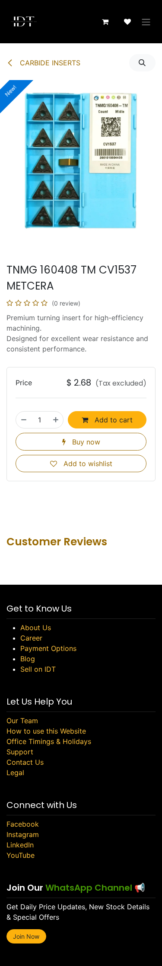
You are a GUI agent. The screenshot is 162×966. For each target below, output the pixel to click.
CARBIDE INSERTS (49, 62)
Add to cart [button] (112, 419)
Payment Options (48, 648)
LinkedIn (20, 844)
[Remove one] (24, 420)
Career (31, 638)
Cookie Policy (120, 924)
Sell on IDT (38, 669)
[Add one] (56, 420)
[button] (142, 62)
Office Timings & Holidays (48, 741)
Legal (15, 772)
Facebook (22, 824)
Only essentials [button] (94, 952)
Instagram (22, 834)
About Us (35, 627)
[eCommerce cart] (105, 22)
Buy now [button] (85, 442)
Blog (27, 658)
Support (19, 751)
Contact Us (25, 762)
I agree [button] (139, 952)
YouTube (20, 855)
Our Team (22, 720)
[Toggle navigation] (146, 22)
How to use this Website (46, 731)
